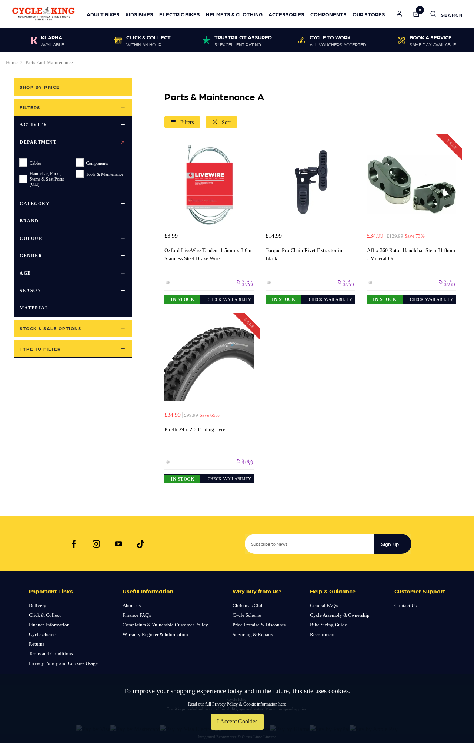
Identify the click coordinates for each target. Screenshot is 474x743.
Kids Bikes (139, 14)
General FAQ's (324, 605)
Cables (35, 162)
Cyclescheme (42, 634)
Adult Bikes (103, 14)
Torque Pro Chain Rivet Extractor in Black (304, 254)
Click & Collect (45, 615)
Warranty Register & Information (155, 634)
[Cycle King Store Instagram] (96, 544)
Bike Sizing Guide (328, 624)
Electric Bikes (179, 14)
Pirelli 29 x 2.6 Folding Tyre (194, 429)
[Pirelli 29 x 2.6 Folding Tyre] (209, 363)
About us (132, 605)
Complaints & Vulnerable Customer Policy (165, 624)
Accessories (286, 14)
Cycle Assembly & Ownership (340, 615)
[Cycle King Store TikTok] (141, 544)
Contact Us (405, 605)
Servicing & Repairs (253, 634)
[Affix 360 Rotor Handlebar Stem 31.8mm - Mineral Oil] (411, 184)
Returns (36, 644)
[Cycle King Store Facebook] (74, 544)
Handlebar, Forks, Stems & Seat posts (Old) (47, 179)
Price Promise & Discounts (259, 624)
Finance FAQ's (137, 615)
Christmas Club (248, 605)
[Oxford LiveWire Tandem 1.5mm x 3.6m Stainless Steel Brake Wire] (209, 184)
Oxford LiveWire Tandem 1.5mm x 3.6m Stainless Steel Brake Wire (207, 254)
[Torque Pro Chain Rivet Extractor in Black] (310, 184)
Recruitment (322, 634)
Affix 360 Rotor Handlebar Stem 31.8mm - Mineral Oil (411, 254)
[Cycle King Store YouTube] (118, 544)
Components (328, 14)
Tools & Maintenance (104, 174)
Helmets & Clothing (234, 14)
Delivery (37, 605)
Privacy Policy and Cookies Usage (63, 663)
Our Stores (369, 14)
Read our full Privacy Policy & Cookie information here (237, 704)
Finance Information (49, 624)
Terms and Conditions (51, 653)
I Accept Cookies (237, 721)
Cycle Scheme (247, 615)
